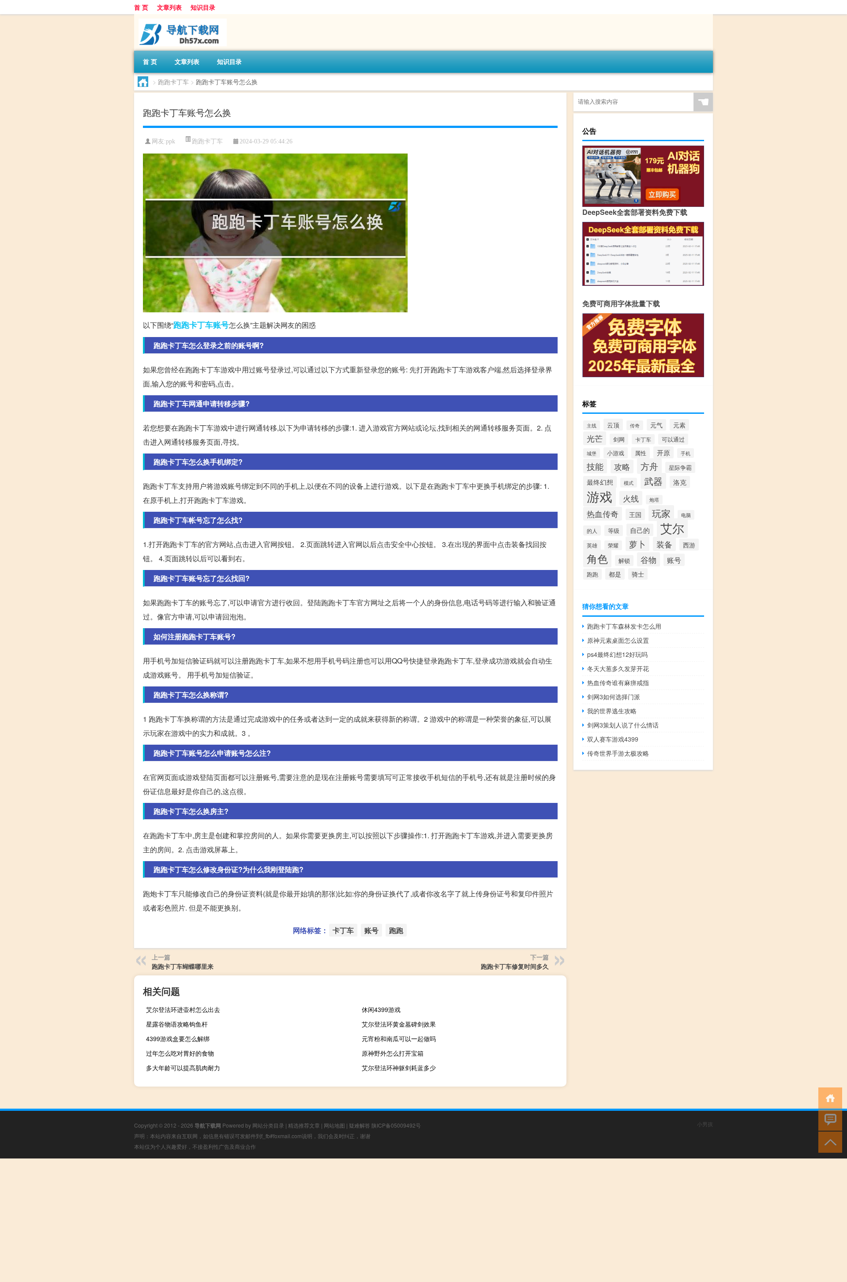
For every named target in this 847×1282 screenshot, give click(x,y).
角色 (597, 558)
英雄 (592, 545)
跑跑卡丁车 (173, 81)
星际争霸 (680, 467)
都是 (615, 574)
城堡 (591, 453)
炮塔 (654, 499)
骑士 (638, 574)
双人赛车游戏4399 (612, 739)
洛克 (679, 482)
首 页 (141, 7)
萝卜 (637, 544)
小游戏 (615, 453)
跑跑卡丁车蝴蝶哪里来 (183, 966)
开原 (663, 452)
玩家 (661, 513)
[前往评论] (828, 1119)
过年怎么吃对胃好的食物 (180, 1053)
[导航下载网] (180, 17)
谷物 (648, 559)
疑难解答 (359, 1125)
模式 (628, 482)
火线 (631, 498)
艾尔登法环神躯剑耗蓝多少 (399, 1067)
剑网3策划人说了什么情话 (623, 724)
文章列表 (169, 7)
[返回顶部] (828, 1141)
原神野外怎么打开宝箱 (393, 1053)
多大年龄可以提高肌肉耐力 (183, 1067)
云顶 (613, 424)
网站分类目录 (268, 1125)
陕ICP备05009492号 (396, 1125)
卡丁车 (201, 324)
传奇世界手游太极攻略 (618, 753)
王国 (635, 514)
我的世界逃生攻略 (612, 710)
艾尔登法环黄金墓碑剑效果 (399, 1024)
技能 (595, 466)
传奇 (635, 425)
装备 (664, 544)
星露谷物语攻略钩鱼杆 (177, 1024)
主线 (591, 425)
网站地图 (334, 1125)
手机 (685, 453)
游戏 (599, 496)
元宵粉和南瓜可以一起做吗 (399, 1038)
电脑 (686, 514)
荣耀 (613, 545)
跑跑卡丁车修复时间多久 (515, 966)
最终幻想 (600, 482)
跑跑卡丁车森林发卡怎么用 (624, 626)
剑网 (619, 439)
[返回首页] (828, 1097)
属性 (640, 453)
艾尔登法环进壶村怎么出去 (183, 1009)
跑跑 (181, 324)
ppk (170, 141)
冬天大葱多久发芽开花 (618, 668)
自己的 (640, 530)
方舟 (649, 466)
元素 (679, 424)
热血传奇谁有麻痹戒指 (618, 682)
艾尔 (672, 528)
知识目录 (203, 7)
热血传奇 (602, 513)
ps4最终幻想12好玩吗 (617, 654)
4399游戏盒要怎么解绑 (178, 1038)
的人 (592, 530)
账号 (221, 324)
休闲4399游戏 (381, 1009)
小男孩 (705, 1124)
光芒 (595, 438)
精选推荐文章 (304, 1125)
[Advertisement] (264, 1220)
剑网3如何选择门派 (613, 696)
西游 (689, 544)
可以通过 (673, 439)
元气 (656, 424)
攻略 (622, 466)
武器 (653, 480)
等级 (613, 530)
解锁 (624, 560)
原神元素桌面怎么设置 (618, 640)
